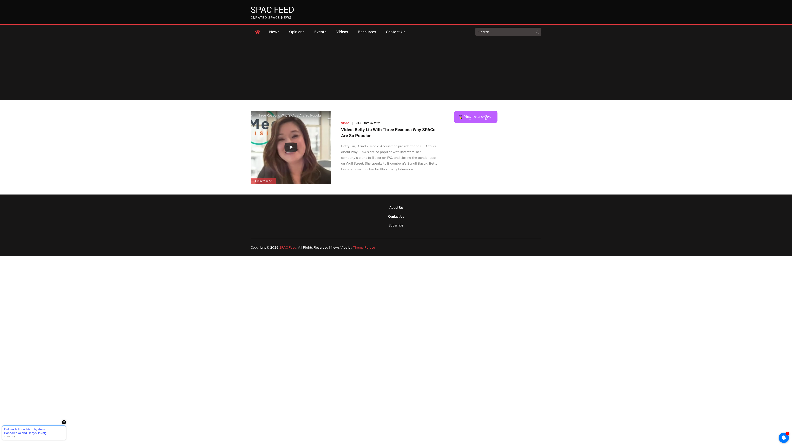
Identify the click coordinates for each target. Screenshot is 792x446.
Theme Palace (364, 247)
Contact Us (395, 31)
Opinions (296, 31)
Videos (342, 31)
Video (345, 123)
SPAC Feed (272, 10)
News (274, 31)
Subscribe (396, 225)
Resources (367, 31)
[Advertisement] (396, 69)
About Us (396, 208)
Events (320, 31)
